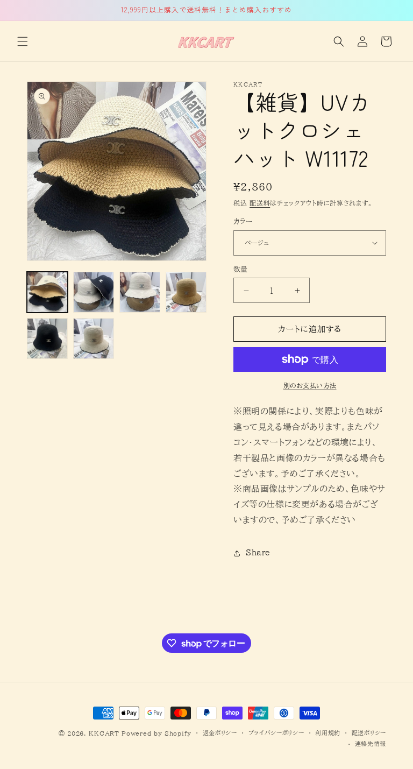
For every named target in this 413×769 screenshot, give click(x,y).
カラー (242, 221)
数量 (240, 269)
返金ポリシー (220, 733)
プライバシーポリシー (276, 733)
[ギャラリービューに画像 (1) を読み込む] (47, 292)
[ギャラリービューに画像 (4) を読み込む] (186, 292)
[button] (22, 41)
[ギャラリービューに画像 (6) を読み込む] (93, 338)
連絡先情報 (371, 743)
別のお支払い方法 (310, 385)
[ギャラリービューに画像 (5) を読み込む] (47, 338)
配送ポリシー (369, 733)
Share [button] (258, 552)
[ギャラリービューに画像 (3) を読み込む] (139, 292)
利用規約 (327, 733)
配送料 (260, 203)
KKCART (104, 733)
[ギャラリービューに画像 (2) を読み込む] (93, 292)
